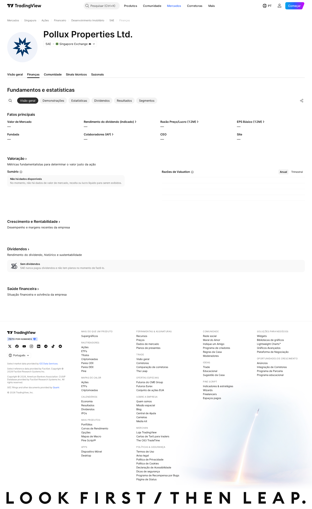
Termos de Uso (145, 451)
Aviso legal (142, 455)
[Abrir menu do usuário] (279, 5)
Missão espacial (145, 405)
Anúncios (262, 363)
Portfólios (86, 424)
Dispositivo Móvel (91, 451)
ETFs (84, 351)
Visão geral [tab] (15, 74)
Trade (206, 367)
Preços (140, 339)
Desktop (86, 455)
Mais (211, 6)
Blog (139, 409)
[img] (90, 44)
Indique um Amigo (213, 343)
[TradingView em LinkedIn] (38, 346)
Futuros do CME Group (149, 382)
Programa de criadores (216, 347)
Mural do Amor (211, 339)
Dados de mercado (147, 343)
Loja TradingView (146, 432)
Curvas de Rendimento (94, 428)
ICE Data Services (48, 363)
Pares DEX (87, 367)
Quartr (56, 387)
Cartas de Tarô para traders (152, 436)
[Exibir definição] (21, 172)
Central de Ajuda (146, 413)
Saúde (21, 289)
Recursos (141, 335)
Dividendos (87, 409)
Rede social (209, 335)
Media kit (141, 421)
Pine (83, 370)
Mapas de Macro (91, 436)
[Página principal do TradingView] (24, 5)
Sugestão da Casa (214, 374)
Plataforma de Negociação (273, 351)
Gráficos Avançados (268, 347)
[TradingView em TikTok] (53, 346)
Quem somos (144, 401)
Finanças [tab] (33, 74)
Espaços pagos (212, 398)
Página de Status (146, 479)
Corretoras (195, 6)
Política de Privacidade (149, 459)
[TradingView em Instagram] (31, 346)
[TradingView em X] (9, 346)
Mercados (174, 6)
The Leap (142, 370)
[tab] (27, 101)
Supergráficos (89, 335)
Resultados (87, 405)
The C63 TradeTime (148, 440)
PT (270, 6)
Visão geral (142, 359)
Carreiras (141, 417)
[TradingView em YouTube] (24, 346)
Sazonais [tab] (97, 74)
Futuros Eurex (144, 386)
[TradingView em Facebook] (17, 346)
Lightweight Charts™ (269, 343)
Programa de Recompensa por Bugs (157, 475)
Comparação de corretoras (152, 367)
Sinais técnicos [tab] (76, 74)
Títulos (85, 355)
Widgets (262, 335)
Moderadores (211, 355)
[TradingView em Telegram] (45, 346)
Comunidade (152, 6)
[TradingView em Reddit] (60, 346)
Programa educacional (270, 374)
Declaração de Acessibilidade (153, 467)
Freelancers (210, 394)
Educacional (210, 370)
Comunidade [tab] (53, 74)
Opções (85, 432)
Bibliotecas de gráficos (270, 339)
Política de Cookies (147, 463)
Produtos (130, 6)
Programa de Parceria (270, 370)
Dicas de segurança (148, 471)
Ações (84, 347)
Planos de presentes (148, 347)
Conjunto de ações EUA (150, 390)
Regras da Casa (212, 351)
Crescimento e (32, 221)
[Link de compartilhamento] (302, 101)
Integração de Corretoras (272, 367)
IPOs (84, 413)
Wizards (208, 390)
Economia (87, 401)
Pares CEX (87, 363)
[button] (140, 5)
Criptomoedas (89, 359)
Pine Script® (88, 440)
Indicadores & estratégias (218, 386)
